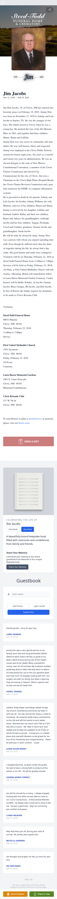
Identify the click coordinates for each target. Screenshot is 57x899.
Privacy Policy (21, 887)
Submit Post (28, 612)
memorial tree (35, 418)
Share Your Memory (17, 567)
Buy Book (28, 529)
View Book (13, 529)
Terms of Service (36, 887)
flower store (24, 422)
